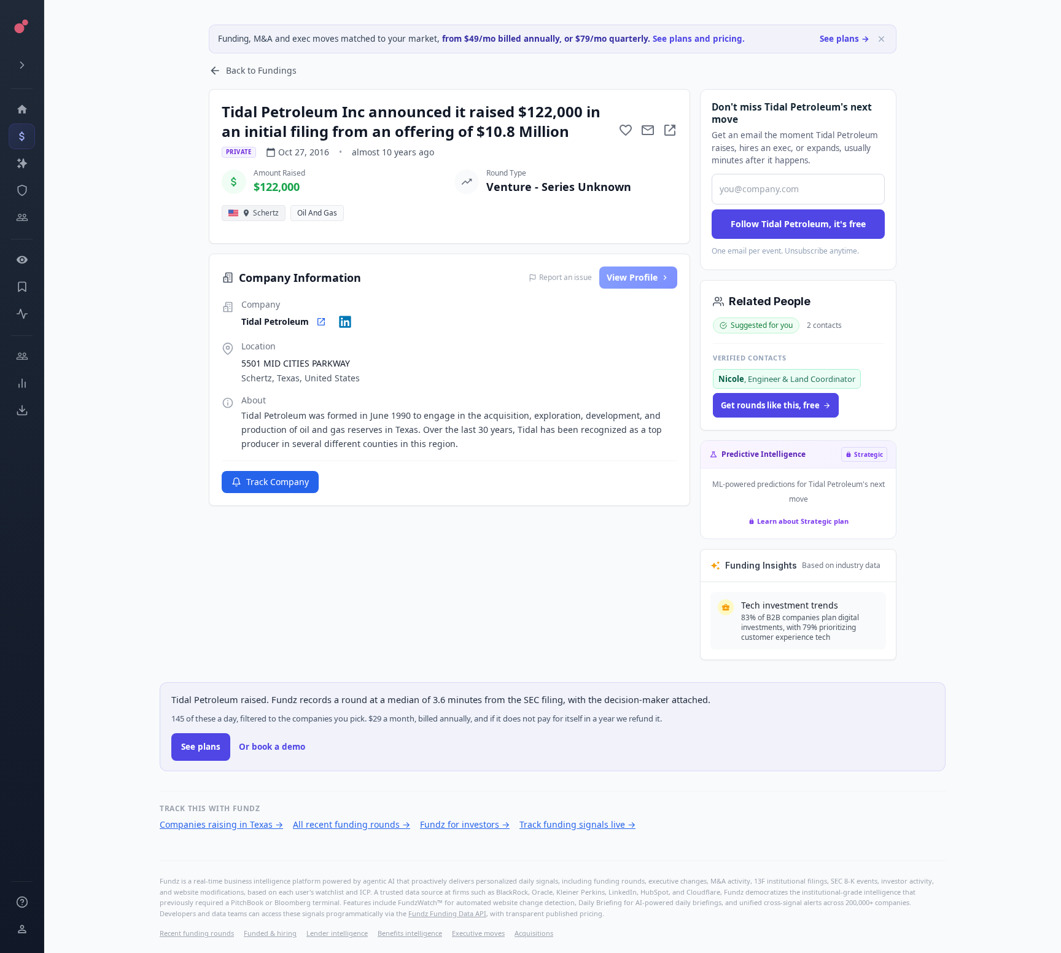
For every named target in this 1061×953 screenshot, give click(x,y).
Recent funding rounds (197, 933)
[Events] (22, 136)
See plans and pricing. (699, 38)
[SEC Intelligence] (22, 190)
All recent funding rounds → (351, 824)
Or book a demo (272, 746)
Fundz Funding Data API (447, 913)
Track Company (277, 482)
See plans (200, 746)
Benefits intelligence (410, 933)
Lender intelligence (337, 933)
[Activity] (22, 314)
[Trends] (22, 383)
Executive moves (478, 933)
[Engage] (22, 356)
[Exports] (22, 410)
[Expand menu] (22, 65)
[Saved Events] (22, 287)
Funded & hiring (270, 933)
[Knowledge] (22, 902)
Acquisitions (534, 933)
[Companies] (22, 163)
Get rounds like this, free (770, 405)
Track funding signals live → (577, 824)
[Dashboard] (22, 109)
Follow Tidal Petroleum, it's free (798, 224)
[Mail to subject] (647, 130)
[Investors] (22, 217)
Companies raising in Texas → (221, 824)
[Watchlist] (22, 260)
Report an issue (565, 277)
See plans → (844, 38)
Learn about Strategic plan (803, 521)
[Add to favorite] (625, 130)
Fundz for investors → (465, 824)
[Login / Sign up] (22, 929)
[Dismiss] (881, 39)
